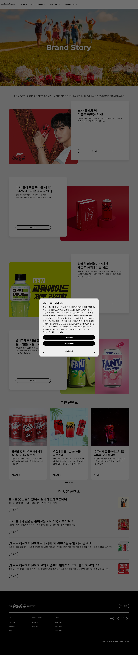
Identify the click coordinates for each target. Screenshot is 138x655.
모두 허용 (69, 337)
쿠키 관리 (69, 351)
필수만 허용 (69, 343)
